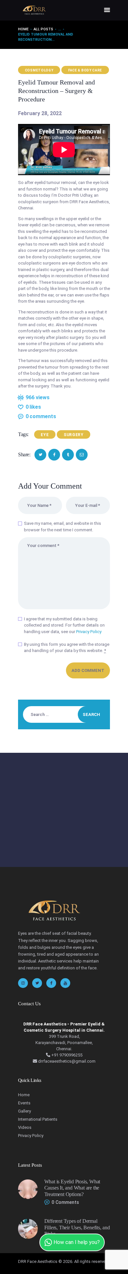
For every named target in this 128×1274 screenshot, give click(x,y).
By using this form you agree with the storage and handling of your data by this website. (66, 647)
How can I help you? (76, 1242)
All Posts (43, 29)
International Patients (37, 1119)
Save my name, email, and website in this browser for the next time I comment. (62, 526)
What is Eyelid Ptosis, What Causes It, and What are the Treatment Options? (72, 1188)
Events (24, 1102)
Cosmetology (39, 70)
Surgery (74, 434)
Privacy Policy (88, 631)
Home (23, 29)
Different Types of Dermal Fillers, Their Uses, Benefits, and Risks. (77, 1227)
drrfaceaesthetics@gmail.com (66, 1061)
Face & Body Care (85, 70)
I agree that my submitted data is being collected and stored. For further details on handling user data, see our (64, 625)
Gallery (24, 1111)
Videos (25, 1127)
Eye (45, 434)
